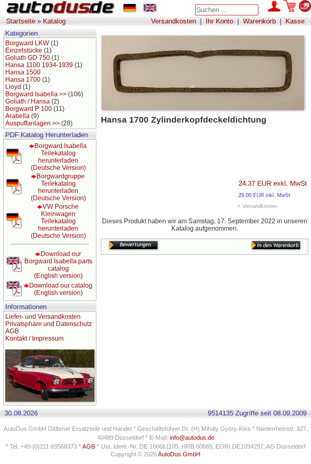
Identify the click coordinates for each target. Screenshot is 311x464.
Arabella (17, 115)
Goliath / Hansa (27, 101)
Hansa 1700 (22, 79)
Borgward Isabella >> (35, 94)
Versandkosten (173, 21)
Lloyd (13, 86)
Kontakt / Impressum (34, 338)
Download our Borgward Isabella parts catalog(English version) (58, 264)
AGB (12, 331)
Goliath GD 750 (27, 57)
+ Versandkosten (257, 206)
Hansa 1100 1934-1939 (39, 64)
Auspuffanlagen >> (32, 123)
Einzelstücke (23, 50)
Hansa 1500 (22, 72)
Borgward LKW (27, 43)
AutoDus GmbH (179, 454)
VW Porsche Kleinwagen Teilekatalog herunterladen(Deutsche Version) (58, 221)
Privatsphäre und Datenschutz (48, 323)
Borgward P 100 (28, 108)
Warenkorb (259, 21)
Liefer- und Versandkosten (43, 316)
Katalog (54, 21)
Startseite (20, 21)
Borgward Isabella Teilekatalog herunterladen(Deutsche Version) (59, 156)
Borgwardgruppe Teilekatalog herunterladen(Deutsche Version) (58, 187)
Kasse (295, 21)
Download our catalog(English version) (60, 289)
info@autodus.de (192, 437)
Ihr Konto (219, 21)
